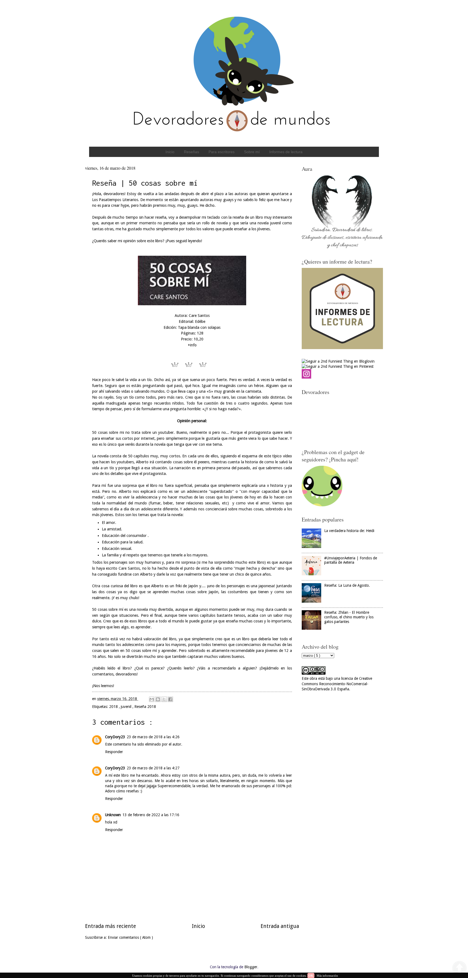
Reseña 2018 (145, 706)
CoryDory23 (115, 737)
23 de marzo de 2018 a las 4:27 (153, 768)
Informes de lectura (286, 152)
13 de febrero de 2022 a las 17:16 (150, 815)
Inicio (169, 152)
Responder (114, 752)
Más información (327, 975)
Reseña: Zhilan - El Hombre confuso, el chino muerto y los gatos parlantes (348, 616)
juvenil (126, 706)
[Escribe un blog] (158, 699)
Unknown (113, 815)
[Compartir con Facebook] (170, 699)
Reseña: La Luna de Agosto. (347, 585)
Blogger (250, 967)
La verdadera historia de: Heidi (349, 531)
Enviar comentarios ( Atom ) (130, 937)
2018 (114, 706)
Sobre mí (252, 152)
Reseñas (191, 152)
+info (192, 345)
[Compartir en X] (164, 699)
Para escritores (222, 152)
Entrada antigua (280, 926)
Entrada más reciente (110, 926)
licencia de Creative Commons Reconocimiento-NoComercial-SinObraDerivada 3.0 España (337, 683)
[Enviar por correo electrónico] (151, 699)
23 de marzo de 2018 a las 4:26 (153, 737)
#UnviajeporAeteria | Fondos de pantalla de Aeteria (350, 560)
